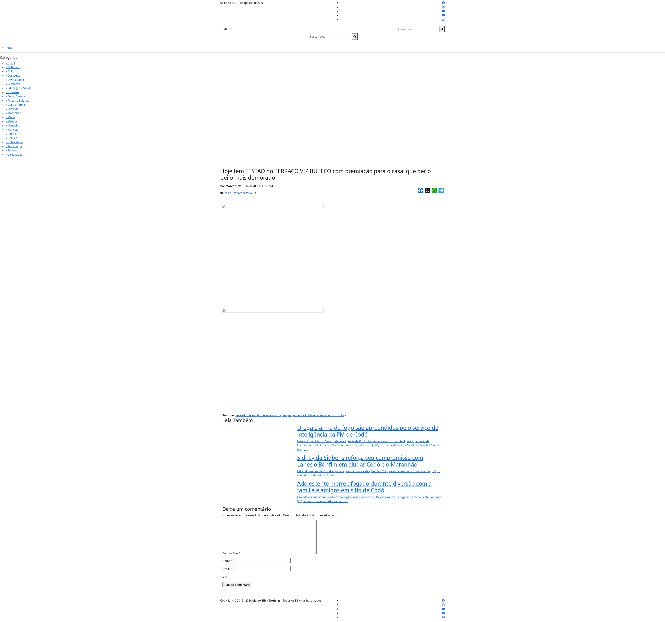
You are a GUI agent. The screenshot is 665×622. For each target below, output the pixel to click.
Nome (227, 561)
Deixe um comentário (238, 193)
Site (224, 577)
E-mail (227, 569)
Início (9, 48)
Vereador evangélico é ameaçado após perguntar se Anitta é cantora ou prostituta (290, 415)
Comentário (231, 553)
